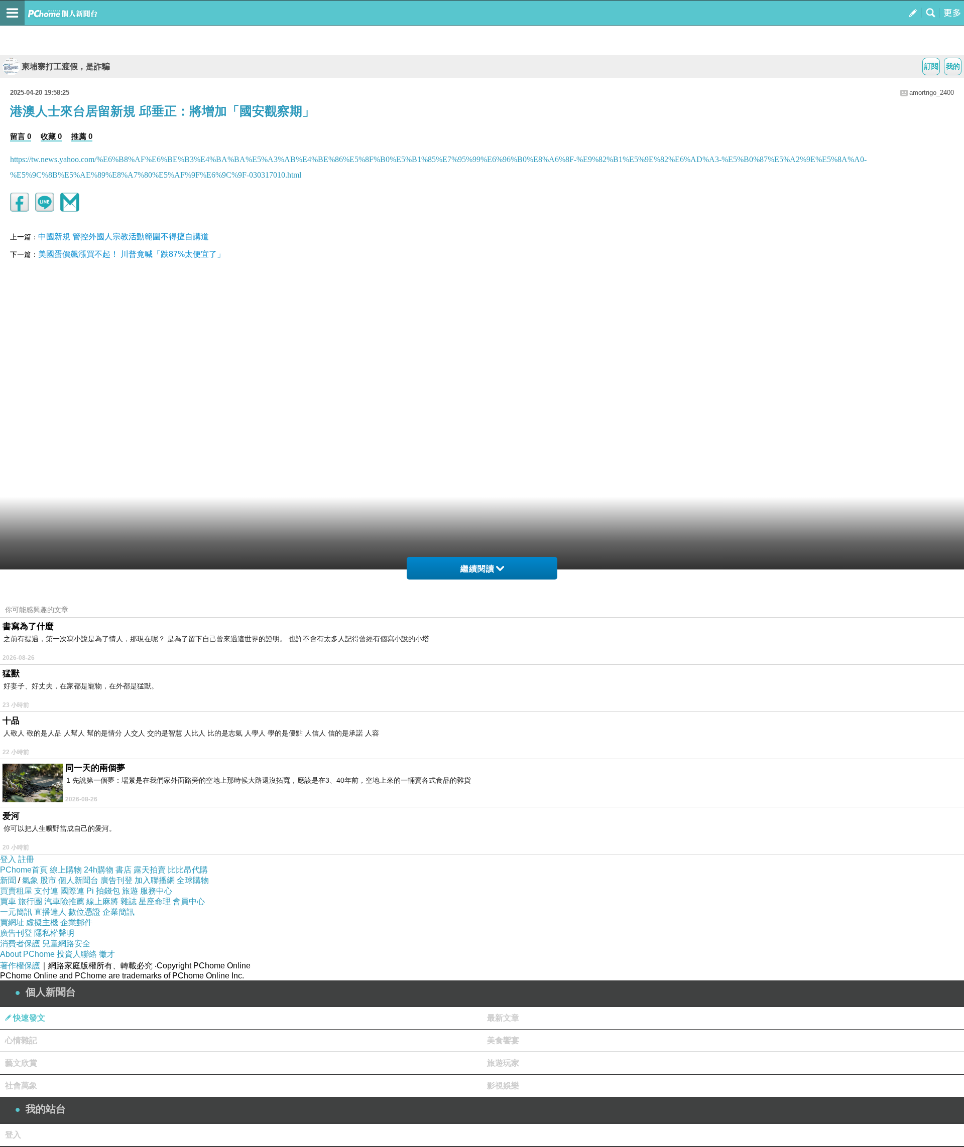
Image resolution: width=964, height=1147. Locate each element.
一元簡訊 (16, 912)
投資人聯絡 (77, 954)
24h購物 (98, 870)
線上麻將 (102, 901)
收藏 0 (51, 136)
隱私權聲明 (54, 933)
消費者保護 (20, 943)
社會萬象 (21, 1085)
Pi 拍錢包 (103, 891)
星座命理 (155, 901)
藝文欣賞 (21, 1063)
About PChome (27, 954)
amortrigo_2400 (931, 92)
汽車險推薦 (64, 901)
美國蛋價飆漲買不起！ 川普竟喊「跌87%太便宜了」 (131, 254)
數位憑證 (84, 912)
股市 (48, 880)
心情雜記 (21, 1040)
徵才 (107, 954)
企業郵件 (76, 922)
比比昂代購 (188, 870)
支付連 (46, 891)
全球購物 (193, 880)
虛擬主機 (42, 922)
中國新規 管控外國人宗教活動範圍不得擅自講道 (123, 236)
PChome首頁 (24, 870)
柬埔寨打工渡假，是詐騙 (66, 66)
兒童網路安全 (66, 943)
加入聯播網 (155, 880)
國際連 (72, 891)
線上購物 (66, 870)
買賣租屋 (16, 891)
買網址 (12, 922)
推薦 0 (81, 136)
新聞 (8, 880)
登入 (8, 859)
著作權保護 (20, 965)
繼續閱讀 (477, 568)
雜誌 (128, 901)
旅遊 (130, 891)
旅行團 (30, 901)
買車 (8, 901)
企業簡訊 (118, 912)
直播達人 (50, 912)
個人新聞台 (78, 880)
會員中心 (189, 901)
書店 (123, 870)
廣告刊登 (116, 880)
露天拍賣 (150, 870)
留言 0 (20, 136)
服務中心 (156, 891)
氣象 (30, 880)
